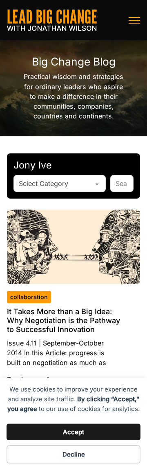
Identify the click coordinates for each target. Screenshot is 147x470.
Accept (73, 432)
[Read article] (73, 246)
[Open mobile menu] (134, 20)
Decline (73, 454)
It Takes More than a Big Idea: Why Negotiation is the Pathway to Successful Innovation (63, 320)
